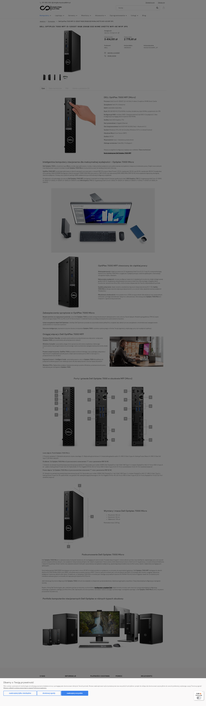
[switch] (199, 698)
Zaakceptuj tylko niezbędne (20, 693)
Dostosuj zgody (49, 693)
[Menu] (202, 692)
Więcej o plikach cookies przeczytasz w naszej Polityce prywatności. (25, 688)
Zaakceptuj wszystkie (75, 693)
